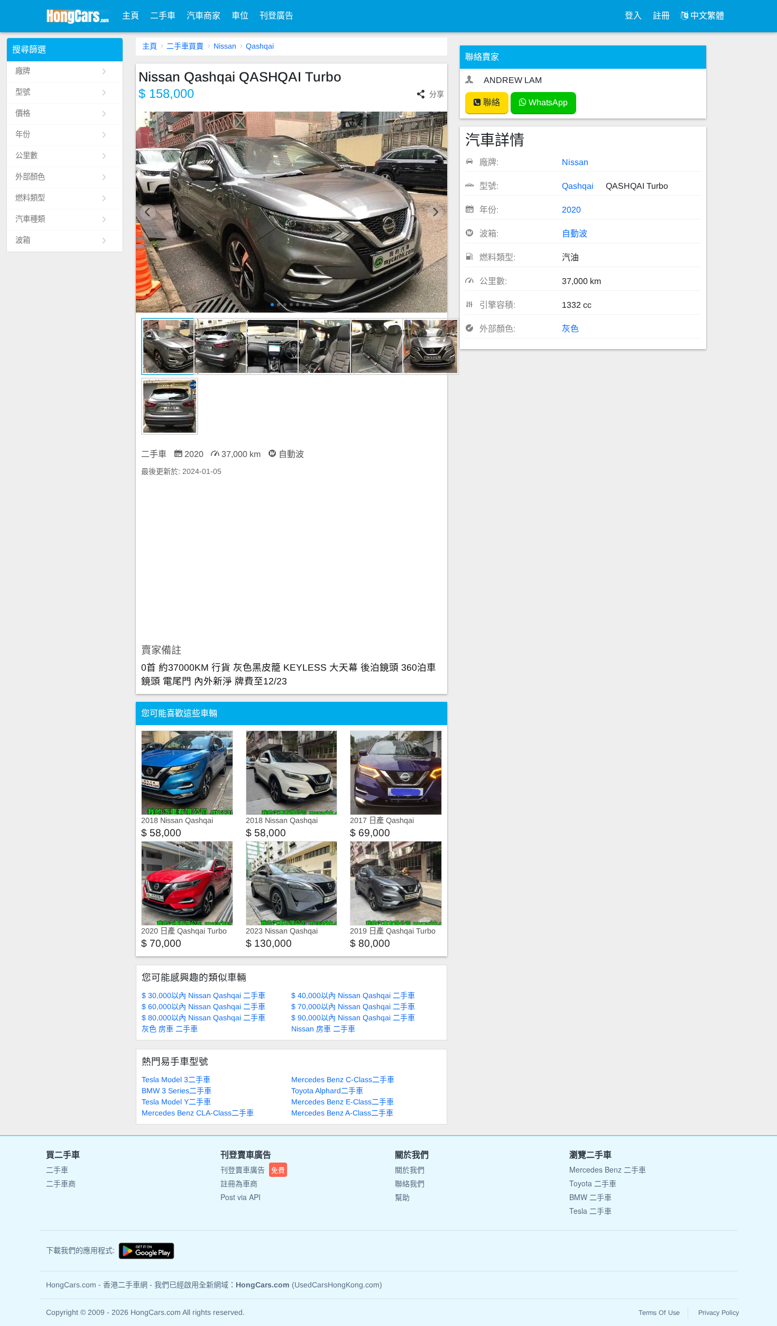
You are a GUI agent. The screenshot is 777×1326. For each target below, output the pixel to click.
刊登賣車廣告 (252, 1169)
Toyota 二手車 (592, 1183)
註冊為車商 (238, 1183)
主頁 (130, 15)
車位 (240, 15)
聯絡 (490, 102)
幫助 (402, 1197)
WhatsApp (547, 102)
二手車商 (61, 1183)
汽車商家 (203, 15)
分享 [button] (436, 94)
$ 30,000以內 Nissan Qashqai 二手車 (203, 995)
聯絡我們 (409, 1183)
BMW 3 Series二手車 (176, 1090)
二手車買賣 (185, 46)
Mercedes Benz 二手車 (607, 1169)
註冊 (661, 15)
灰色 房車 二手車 (170, 1029)
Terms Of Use (659, 1312)
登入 (633, 15)
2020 (571, 209)
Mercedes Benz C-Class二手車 (342, 1079)
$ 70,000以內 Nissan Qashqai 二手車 (353, 1006)
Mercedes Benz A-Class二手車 (342, 1113)
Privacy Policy (718, 1312)
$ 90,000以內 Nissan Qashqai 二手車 (353, 1017)
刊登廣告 (276, 15)
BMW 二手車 (590, 1197)
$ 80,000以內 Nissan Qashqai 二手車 (203, 1017)
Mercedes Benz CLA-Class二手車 (198, 1113)
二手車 (162, 15)
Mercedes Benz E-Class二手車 (342, 1102)
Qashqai (260, 46)
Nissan (225, 46)
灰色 (570, 328)
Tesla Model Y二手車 (176, 1102)
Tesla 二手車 (590, 1210)
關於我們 (409, 1169)
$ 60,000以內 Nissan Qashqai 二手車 (203, 1006)
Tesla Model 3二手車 (176, 1079)
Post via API (240, 1197)
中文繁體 (706, 15)
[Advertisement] (291, 561)
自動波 (574, 233)
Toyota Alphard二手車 (327, 1090)
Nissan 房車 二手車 (323, 1029)
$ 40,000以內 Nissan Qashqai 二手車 (353, 995)
